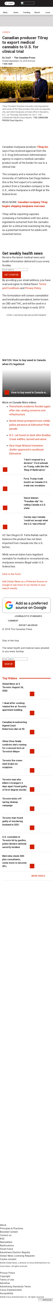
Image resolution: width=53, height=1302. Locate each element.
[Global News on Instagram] (21, 1132)
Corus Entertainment (11, 1290)
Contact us (5, 1235)
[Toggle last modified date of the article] (37, 61)
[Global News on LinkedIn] (21, 1154)
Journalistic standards (28, 616)
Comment (13, 621)
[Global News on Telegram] (21, 1199)
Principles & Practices (11, 1228)
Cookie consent (8, 1259)
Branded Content (9, 1232)
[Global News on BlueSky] (21, 1221)
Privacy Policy (33, 288)
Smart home (6, 1249)
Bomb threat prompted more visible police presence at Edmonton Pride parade (29, 424)
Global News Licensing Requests (17, 1255)
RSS (2, 1238)
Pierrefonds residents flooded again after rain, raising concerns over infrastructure (29, 410)
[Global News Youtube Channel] (21, 1110)
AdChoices (47, 1300)
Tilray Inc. (43, 146)
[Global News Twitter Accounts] (21, 1087)
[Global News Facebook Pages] (21, 1065)
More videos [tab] (29, 402)
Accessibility (6, 1293)
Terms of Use (7, 1279)
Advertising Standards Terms (15, 1286)
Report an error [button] (28, 625)
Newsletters (6, 1242)
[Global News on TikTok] (21, 1177)
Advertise (5, 1283)
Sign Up (9, 664)
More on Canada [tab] (11, 402)
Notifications (7, 1245)
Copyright (5, 1276)
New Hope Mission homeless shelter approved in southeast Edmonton (26, 449)
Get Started (12, 275)
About (3, 1225)
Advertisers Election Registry (15, 1252)
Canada (6, 32)
